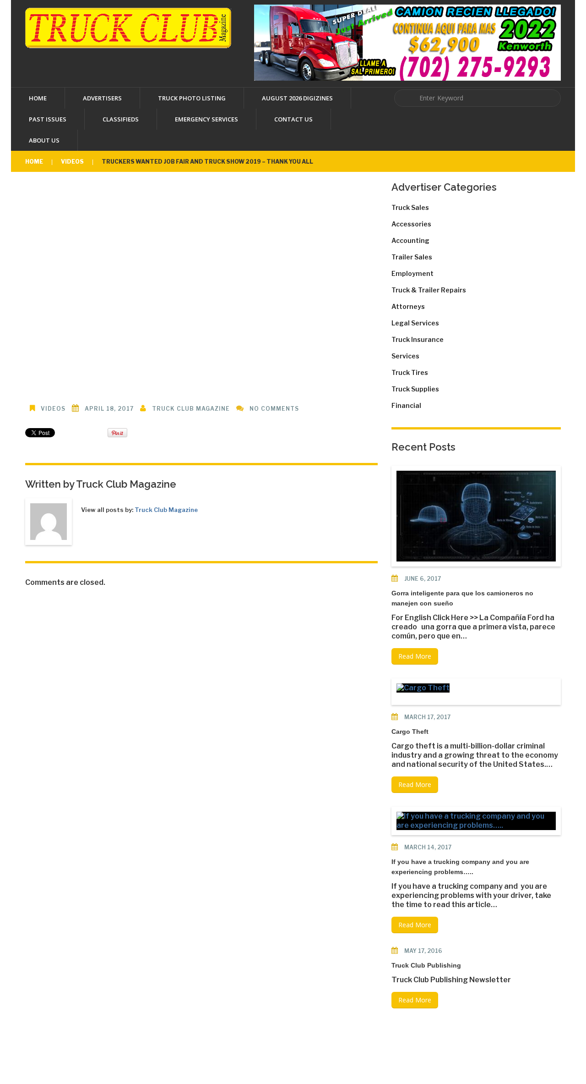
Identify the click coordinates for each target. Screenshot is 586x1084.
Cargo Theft (410, 731)
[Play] (46, 191)
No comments (274, 408)
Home (38, 98)
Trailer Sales (411, 257)
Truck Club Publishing (426, 965)
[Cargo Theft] (423, 688)
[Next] (73, 191)
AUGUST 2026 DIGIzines (297, 98)
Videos (72, 161)
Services (405, 356)
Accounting (410, 240)
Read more (414, 656)
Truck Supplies (415, 389)
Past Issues (47, 119)
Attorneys (408, 306)
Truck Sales (410, 207)
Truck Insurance (417, 339)
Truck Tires (409, 372)
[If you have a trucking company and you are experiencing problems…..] (476, 821)
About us (44, 140)
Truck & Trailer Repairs (428, 290)
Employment (412, 273)
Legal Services (415, 323)
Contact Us (293, 119)
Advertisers (102, 98)
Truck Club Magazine (191, 408)
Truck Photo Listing (192, 98)
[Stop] (87, 191)
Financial (406, 405)
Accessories (411, 224)
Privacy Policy (386, 1053)
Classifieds (121, 119)
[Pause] (59, 191)
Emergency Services (206, 119)
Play (201, 281)
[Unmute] (343, 191)
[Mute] (302, 191)
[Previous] (32, 191)
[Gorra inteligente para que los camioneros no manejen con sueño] (476, 516)
